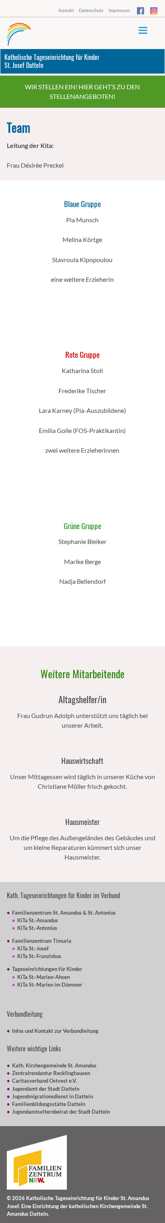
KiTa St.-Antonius (37, 928)
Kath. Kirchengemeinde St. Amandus (54, 1065)
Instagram (154, 12)
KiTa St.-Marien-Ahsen (43, 977)
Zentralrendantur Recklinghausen (51, 1073)
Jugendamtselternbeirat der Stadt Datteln (61, 1111)
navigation (143, 30)
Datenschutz (91, 10)
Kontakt (66, 10)
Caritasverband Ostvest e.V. (44, 1080)
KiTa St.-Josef (33, 948)
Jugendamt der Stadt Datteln (45, 1089)
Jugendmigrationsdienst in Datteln (52, 1096)
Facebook (141, 12)
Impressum (119, 10)
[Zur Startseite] (19, 34)
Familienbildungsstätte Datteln (48, 1104)
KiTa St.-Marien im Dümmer (49, 984)
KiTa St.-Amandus (37, 920)
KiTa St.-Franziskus (39, 956)
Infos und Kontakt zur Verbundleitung (55, 1031)
